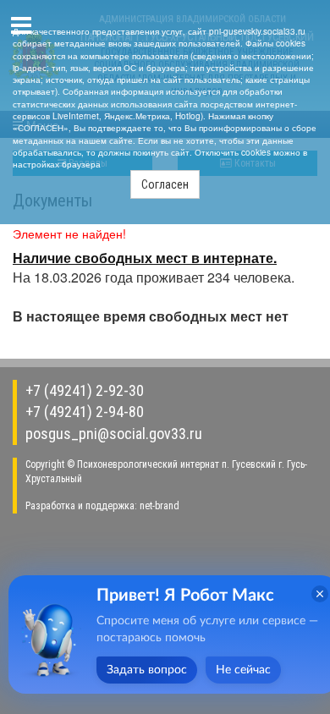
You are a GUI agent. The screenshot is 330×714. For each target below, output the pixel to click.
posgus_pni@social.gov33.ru (113, 433)
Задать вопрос (147, 670)
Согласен (165, 184)
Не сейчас (243, 670)
